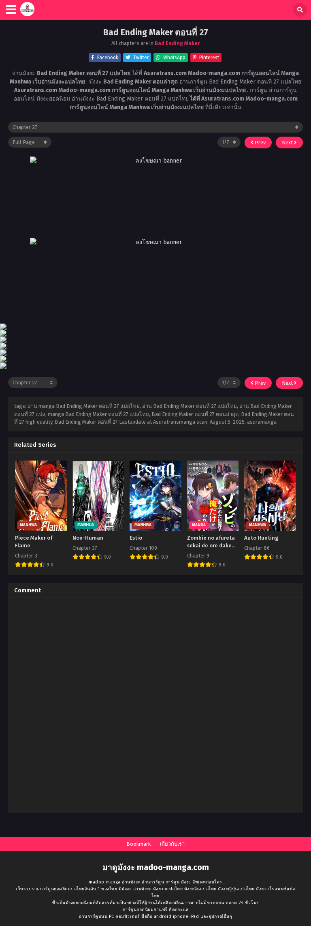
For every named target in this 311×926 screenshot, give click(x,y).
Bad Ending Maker (177, 43)
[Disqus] (155, 705)
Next (288, 142)
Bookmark (138, 844)
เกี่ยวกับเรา (172, 844)
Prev (259, 142)
